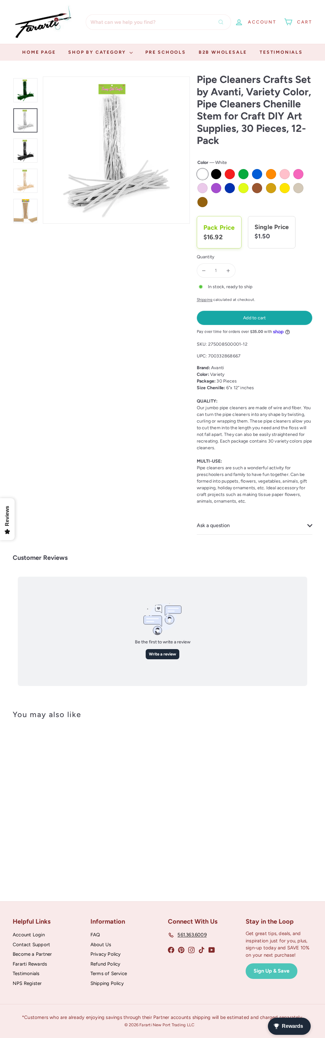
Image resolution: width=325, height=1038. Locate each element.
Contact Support (31, 944)
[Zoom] (116, 150)
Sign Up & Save (271, 971)
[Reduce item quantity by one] (204, 270)
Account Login (29, 935)
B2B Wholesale (223, 52)
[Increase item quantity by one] (228, 270)
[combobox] (158, 22)
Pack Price (219, 227)
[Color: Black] (37, 777)
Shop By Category (98, 52)
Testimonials (281, 52)
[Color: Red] (24, 790)
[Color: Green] (37, 790)
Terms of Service (108, 973)
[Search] (222, 22)
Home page (39, 52)
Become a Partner (32, 954)
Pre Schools (165, 52)
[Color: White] (24, 777)
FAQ (95, 935)
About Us (100, 944)
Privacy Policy (105, 954)
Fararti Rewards (30, 964)
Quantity (206, 257)
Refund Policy (105, 964)
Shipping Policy (107, 983)
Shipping (205, 299)
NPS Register (27, 983)
